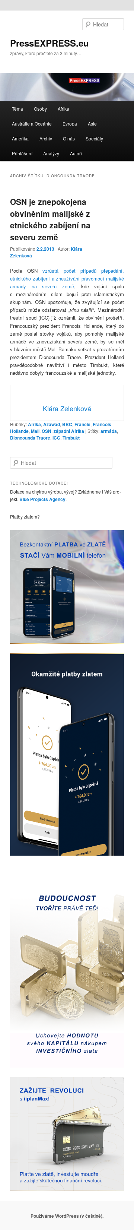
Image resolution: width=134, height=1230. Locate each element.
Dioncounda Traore (30, 437)
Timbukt (71, 437)
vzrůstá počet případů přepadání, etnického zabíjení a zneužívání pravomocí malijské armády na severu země (67, 278)
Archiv (45, 138)
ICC (56, 437)
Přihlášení (22, 153)
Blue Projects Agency (42, 499)
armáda (108, 431)
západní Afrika (69, 431)
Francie (82, 424)
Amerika (20, 138)
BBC (67, 424)
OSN (46, 431)
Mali (35, 431)
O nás (69, 138)
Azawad (51, 424)
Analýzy (51, 153)
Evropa (70, 123)
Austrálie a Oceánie (32, 123)
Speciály (94, 138)
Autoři (76, 153)
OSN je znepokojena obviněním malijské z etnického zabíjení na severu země (50, 219)
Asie (92, 123)
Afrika (63, 108)
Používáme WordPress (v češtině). (67, 1215)
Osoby (40, 108)
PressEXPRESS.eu (49, 43)
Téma (17, 108)
